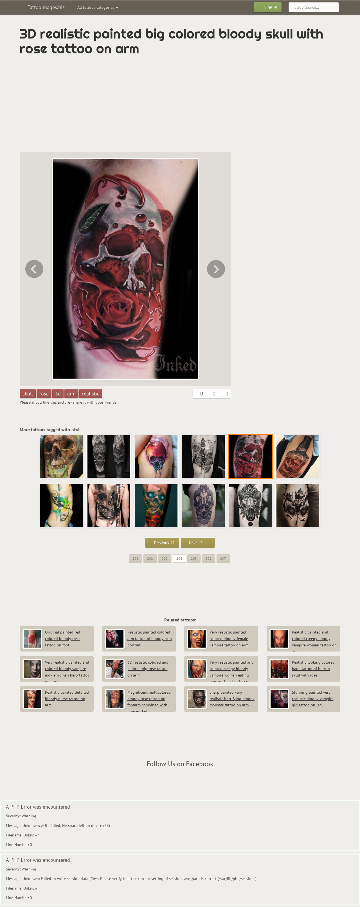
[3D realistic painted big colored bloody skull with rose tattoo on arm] (251, 456)
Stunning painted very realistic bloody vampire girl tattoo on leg (313, 699)
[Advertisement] (156, 104)
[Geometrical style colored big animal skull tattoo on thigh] (203, 506)
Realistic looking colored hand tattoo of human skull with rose (313, 669)
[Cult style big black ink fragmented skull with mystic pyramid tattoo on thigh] (34, 269)
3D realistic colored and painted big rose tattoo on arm (147, 669)
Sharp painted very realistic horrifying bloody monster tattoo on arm (232, 699)
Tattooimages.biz (45, 7)
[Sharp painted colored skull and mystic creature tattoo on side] (62, 506)
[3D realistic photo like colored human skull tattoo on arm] (62, 456)
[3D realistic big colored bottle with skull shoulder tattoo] (216, 269)
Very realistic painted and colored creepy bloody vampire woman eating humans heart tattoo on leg (220, 675)
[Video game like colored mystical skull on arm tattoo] (156, 506)
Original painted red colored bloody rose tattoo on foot (62, 639)
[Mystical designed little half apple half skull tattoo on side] (156, 456)
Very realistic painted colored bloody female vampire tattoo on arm (229, 639)
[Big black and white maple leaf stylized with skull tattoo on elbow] (298, 506)
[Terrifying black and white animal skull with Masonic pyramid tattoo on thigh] (251, 506)
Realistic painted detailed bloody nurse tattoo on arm (67, 699)
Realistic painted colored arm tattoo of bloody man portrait (149, 639)
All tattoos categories (96, 7)
